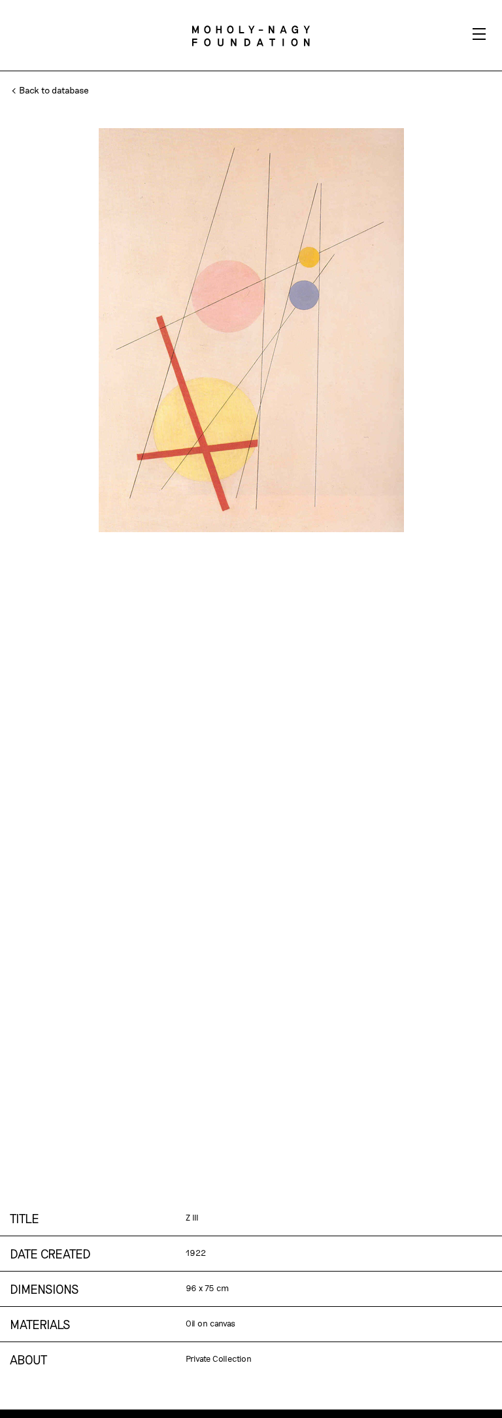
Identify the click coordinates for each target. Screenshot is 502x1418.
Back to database (53, 89)
